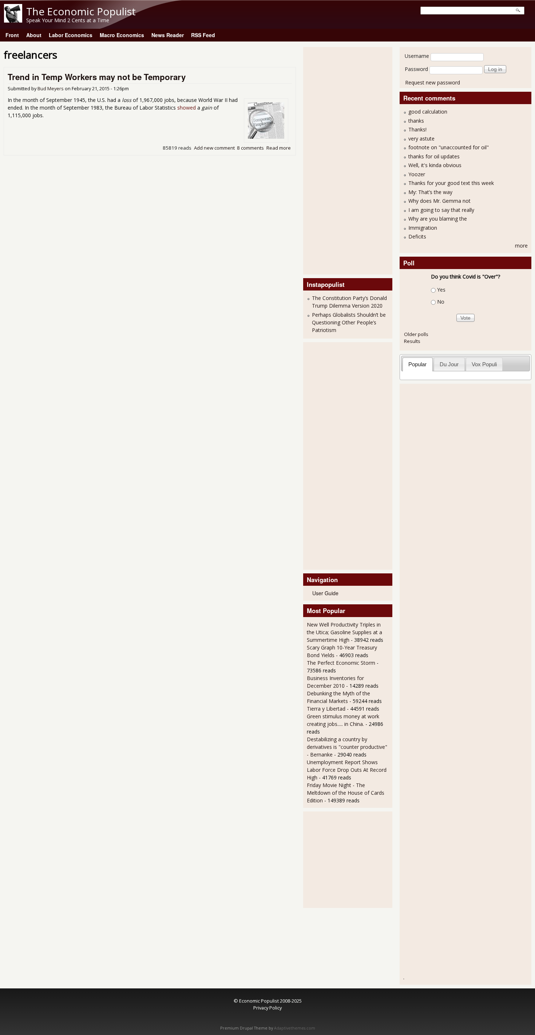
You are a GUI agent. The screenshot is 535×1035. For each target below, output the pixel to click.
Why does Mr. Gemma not (439, 200)
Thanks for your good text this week (451, 182)
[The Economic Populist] (13, 20)
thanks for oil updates (434, 156)
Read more (278, 148)
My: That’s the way (430, 192)
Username (417, 55)
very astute (421, 138)
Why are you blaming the (437, 218)
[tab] (418, 364)
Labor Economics (70, 35)
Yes (441, 289)
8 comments (250, 148)
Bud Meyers (50, 89)
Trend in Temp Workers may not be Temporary (97, 77)
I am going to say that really (441, 209)
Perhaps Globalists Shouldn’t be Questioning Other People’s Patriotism (349, 322)
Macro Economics (122, 35)
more (521, 245)
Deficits (417, 236)
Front (12, 35)
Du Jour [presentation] (449, 364)
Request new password (432, 82)
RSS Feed (203, 35)
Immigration (422, 227)
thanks (416, 120)
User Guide (325, 593)
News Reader (167, 35)
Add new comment (214, 148)
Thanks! (417, 129)
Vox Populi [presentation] (484, 364)
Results (412, 341)
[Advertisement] (336, 160)
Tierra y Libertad (326, 708)
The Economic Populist (81, 11)
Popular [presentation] (417, 364)
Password (416, 69)
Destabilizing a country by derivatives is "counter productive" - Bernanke (347, 747)
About (33, 35)
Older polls (416, 334)
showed (186, 107)
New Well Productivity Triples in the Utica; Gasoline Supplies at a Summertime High (344, 632)
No (440, 301)
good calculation (427, 111)
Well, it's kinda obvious (434, 165)
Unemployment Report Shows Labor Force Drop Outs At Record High (347, 770)
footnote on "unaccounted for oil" (448, 147)
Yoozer (416, 174)
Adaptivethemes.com (294, 1028)
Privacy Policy (267, 1007)
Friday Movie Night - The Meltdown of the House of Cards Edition (345, 793)
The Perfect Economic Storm (341, 662)
